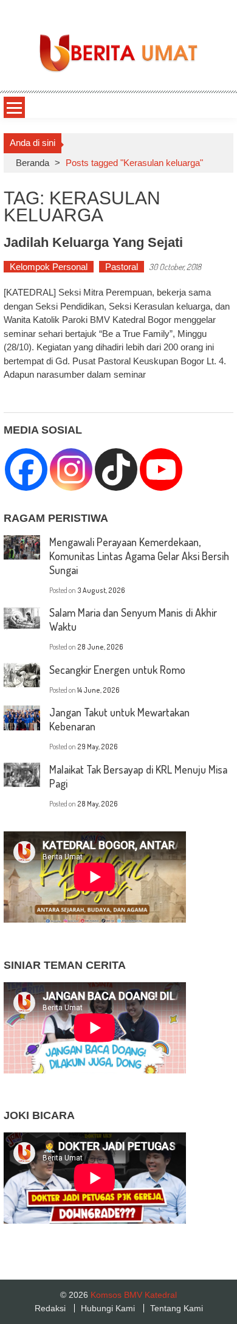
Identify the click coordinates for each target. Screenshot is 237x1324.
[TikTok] (116, 469)
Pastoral (121, 267)
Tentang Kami (176, 1308)
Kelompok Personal (49, 267)
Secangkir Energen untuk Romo (117, 669)
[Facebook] (26, 469)
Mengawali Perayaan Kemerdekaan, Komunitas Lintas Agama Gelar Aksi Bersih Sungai (139, 556)
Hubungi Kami (108, 1308)
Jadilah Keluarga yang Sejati (93, 242)
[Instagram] (71, 469)
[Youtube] (161, 469)
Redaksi (50, 1308)
